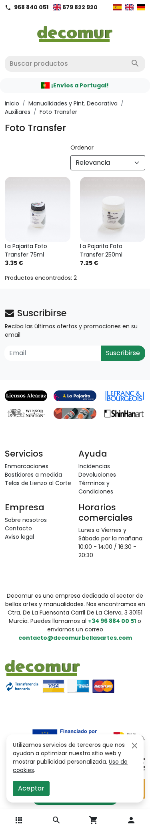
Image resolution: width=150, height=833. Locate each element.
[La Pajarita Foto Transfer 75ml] (37, 210)
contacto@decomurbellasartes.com (75, 638)
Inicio (12, 103)
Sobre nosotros (26, 520)
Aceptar (31, 788)
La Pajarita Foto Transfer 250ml (101, 250)
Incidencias (94, 466)
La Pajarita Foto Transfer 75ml (26, 250)
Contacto (18, 528)
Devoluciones (97, 475)
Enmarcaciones (26, 466)
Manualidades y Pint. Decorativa (73, 103)
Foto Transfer (58, 112)
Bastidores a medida (33, 475)
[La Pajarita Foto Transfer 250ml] (113, 210)
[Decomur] (75, 32)
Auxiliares (17, 112)
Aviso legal (19, 537)
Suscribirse (123, 353)
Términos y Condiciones (95, 487)
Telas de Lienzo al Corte (38, 483)
